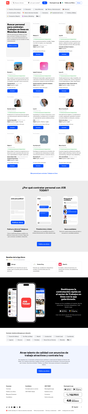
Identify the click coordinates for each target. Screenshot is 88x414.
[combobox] (20, 3)
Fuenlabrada (70, 336)
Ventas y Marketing (29, 16)
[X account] (17, 407)
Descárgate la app (49, 388)
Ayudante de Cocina (57, 12)
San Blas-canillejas (28, 336)
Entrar (79, 2)
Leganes (11, 339)
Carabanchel (48, 336)
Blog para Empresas (11, 394)
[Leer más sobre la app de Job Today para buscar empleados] (68, 315)
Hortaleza (36, 339)
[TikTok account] (6, 407)
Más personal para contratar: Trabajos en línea (44, 173)
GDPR (59, 410)
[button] (44, 39)
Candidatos (9, 397)
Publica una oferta (12, 45)
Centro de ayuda (49, 397)
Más (37, 16)
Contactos (47, 394)
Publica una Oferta (70, 2)
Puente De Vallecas (14, 336)
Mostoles (62, 339)
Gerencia (67, 9)
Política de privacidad (39, 410)
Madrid (38, 336)
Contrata (8, 388)
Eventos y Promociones (15, 9)
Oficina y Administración (54, 9)
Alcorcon (20, 339)
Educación (28, 9)
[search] (44, 2)
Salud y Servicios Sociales (31, 12)
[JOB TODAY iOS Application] (63, 311)
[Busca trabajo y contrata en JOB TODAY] (7, 2)
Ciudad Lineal (59, 336)
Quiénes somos (49, 391)
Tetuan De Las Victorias (50, 339)
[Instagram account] (9, 407)
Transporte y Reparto (14, 16)
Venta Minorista (39, 9)
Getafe (28, 339)
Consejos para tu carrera (31, 388)
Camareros (45, 12)
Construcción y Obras (14, 12)
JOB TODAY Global (30, 391)
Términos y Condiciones (50, 410)
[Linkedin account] (19, 407)
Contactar (38, 54)
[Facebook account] (11, 407)
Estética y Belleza (71, 12)
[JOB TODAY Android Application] (73, 311)
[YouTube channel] (14, 407)
